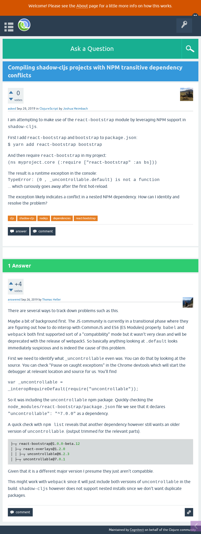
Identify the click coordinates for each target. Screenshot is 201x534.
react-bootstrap (86, 218)
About (82, 5)
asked (12, 108)
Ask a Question (92, 48)
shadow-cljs (26, 218)
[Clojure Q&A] (24, 24)
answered (14, 299)
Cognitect (137, 530)
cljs (12, 218)
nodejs (44, 218)
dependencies (62, 218)
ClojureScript (49, 108)
